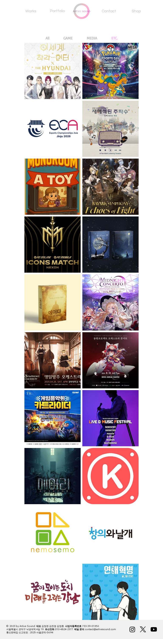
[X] (143, 629)
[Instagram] (132, 629)
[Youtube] (153, 629)
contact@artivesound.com (100, 629)
